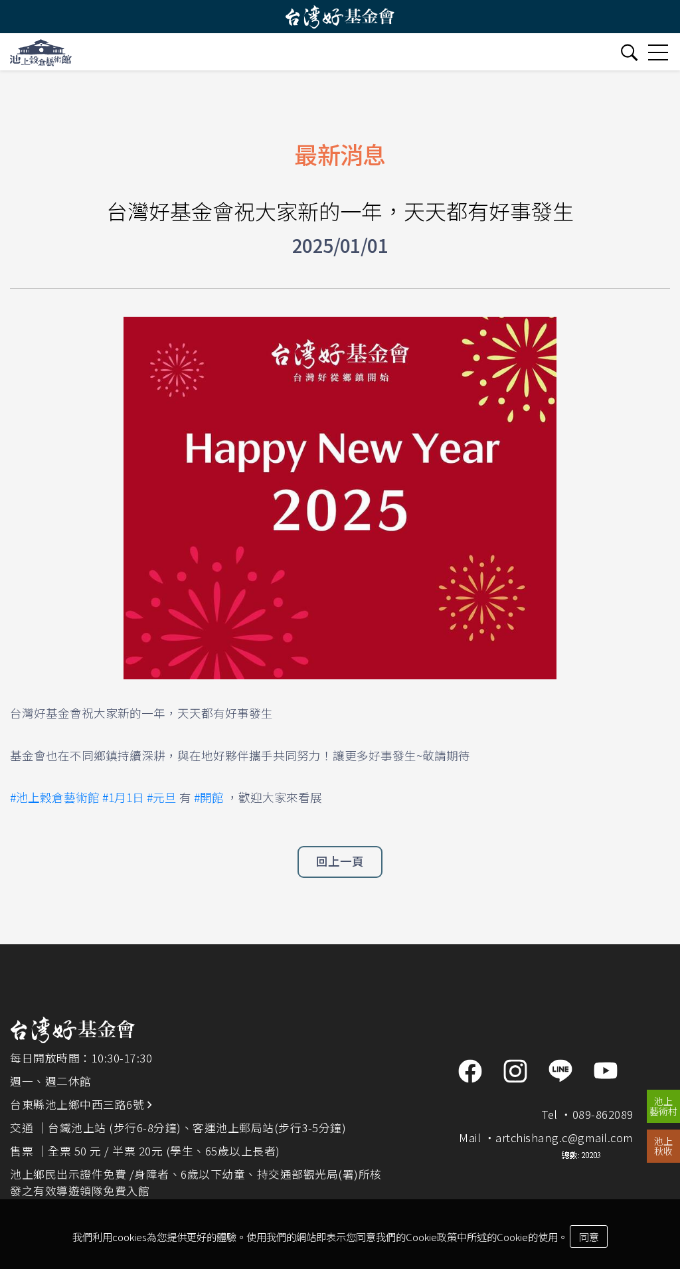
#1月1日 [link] (123, 797)
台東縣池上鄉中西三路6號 (78, 1104)
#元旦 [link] (162, 797)
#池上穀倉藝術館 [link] (55, 797)
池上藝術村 (663, 1106)
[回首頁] (41, 51)
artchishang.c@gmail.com (564, 1137)
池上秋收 (663, 1145)
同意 (589, 1236)
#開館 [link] (209, 797)
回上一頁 (340, 861)
